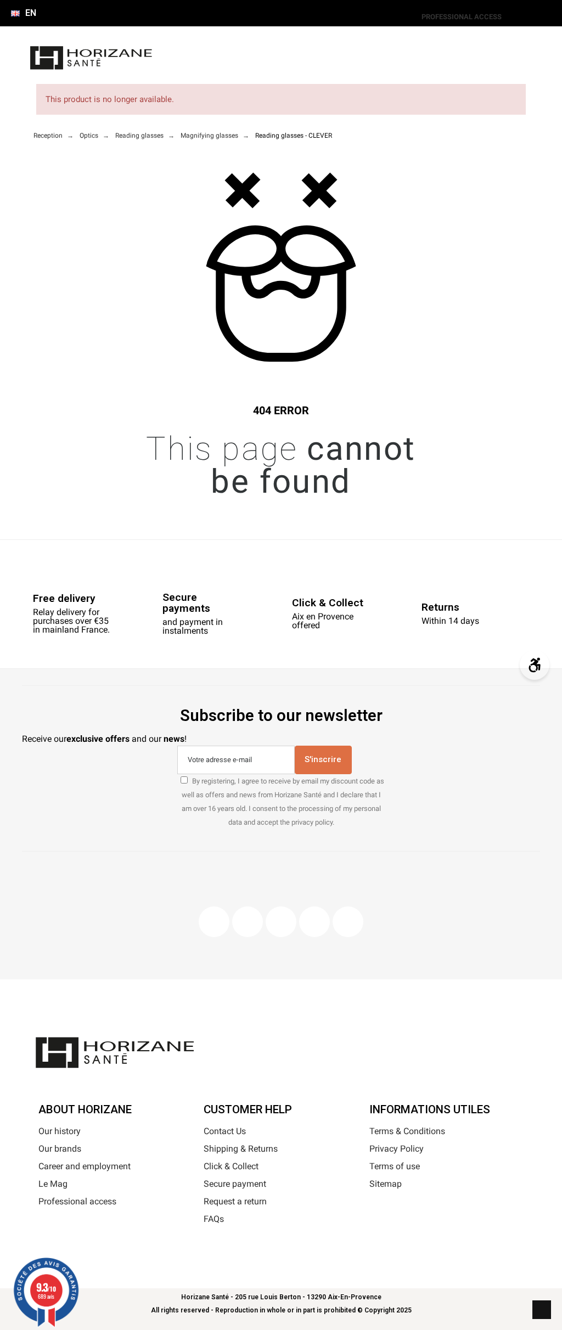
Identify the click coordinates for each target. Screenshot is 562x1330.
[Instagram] (247, 921)
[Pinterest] (281, 921)
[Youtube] (314, 921)
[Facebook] (214, 921)
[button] (193, 63)
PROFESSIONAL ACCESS (462, 17)
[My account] (220, 63)
